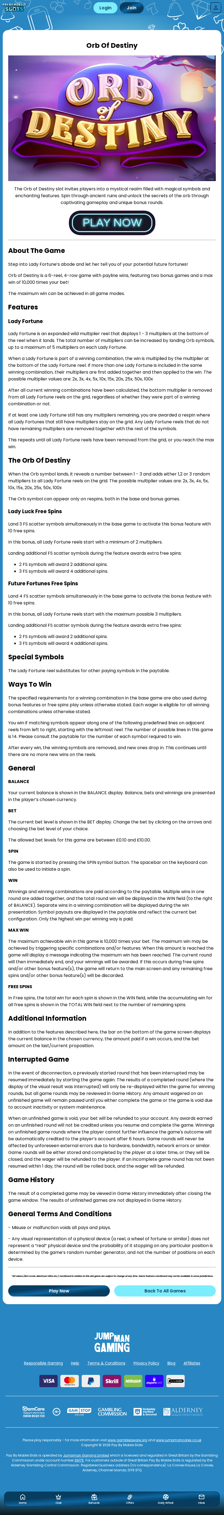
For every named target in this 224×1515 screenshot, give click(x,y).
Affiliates (192, 1363)
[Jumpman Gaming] (112, 1350)
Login (105, 8)
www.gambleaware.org (127, 1440)
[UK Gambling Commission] (112, 1412)
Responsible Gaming (43, 1363)
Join (131, 8)
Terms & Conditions (106, 1363)
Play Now (59, 1291)
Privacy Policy (146, 1363)
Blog (171, 1363)
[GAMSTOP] (79, 1412)
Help (75, 1363)
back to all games (165, 1291)
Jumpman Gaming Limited (86, 1455)
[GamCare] (33, 1412)
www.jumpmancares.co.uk (178, 1440)
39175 (79, 1460)
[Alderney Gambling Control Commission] (183, 1412)
